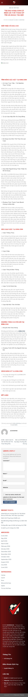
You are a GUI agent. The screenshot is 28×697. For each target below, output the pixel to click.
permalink (14, 424)
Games (3, 575)
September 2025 (6, 559)
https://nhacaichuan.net (16, 680)
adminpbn (21, 19)
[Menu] (2, 2)
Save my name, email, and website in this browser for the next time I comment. (13, 497)
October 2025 (5, 557)
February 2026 (5, 546)
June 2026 (4, 535)
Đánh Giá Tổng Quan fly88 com (10, 518)
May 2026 (4, 538)
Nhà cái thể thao (14, 7)
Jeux (2, 580)
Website (5, 487)
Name (5, 473)
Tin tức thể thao (6, 588)
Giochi (3, 577)
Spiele (3, 585)
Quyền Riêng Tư (9, 668)
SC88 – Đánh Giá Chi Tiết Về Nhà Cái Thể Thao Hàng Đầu (7, 441)
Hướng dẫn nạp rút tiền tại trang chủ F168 (13, 525)
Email (5, 480)
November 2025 (6, 554)
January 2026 (5, 549)
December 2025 (6, 551)
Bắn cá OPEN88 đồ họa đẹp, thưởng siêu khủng (20, 441)
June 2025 (4, 567)
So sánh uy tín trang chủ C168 (10, 528)
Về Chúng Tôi (8, 658)
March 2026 (4, 543)
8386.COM (21, 331)
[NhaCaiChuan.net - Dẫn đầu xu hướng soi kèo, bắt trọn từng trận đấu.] (14, 2)
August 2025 (5, 562)
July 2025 (4, 564)
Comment (6, 460)
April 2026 (4, 541)
